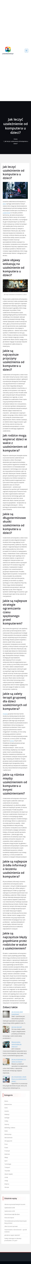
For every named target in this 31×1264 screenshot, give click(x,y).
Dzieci (6, 1107)
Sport (5, 1161)
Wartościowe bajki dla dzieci (12, 1214)
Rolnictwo (7, 1154)
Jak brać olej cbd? (17, 1027)
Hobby (6, 1121)
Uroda (6, 1177)
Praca (6, 1144)
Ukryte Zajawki (8, 1174)
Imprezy (6, 1124)
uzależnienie (6, 213)
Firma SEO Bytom (9, 1217)
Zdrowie (6, 1187)
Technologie (7, 1164)
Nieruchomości (8, 1137)
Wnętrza (6, 1184)
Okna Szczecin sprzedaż (11, 1226)
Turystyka (7, 1170)
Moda (6, 1131)
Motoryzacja (7, 1134)
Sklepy (6, 1157)
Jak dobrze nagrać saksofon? (12, 1235)
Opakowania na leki (9, 1207)
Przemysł (7, 1151)
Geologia (6, 1117)
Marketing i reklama (9, 1127)
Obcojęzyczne (8, 1141)
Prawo (6, 1147)
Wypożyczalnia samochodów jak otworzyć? (16, 1044)
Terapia (5, 714)
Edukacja (6, 1114)
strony (12, 741)
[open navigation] (26, 50)
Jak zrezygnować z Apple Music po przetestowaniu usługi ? (19, 1079)
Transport (7, 1167)
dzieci (4, 204)
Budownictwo (8, 1104)
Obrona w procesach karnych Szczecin (14, 1204)
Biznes (6, 1101)
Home (15, 139)
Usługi (6, 1180)
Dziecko (6, 1111)
